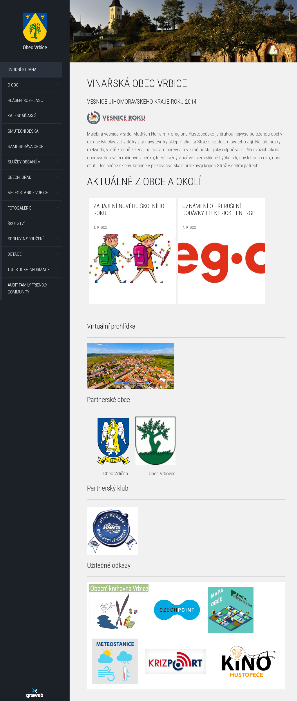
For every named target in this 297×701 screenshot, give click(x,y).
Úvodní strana (22, 69)
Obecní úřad (19, 177)
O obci (13, 85)
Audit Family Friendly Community (27, 288)
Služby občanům (24, 162)
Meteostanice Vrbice (28, 192)
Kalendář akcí (22, 115)
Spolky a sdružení (26, 239)
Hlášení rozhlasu (25, 100)
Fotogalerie (19, 208)
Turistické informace (29, 269)
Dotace (14, 254)
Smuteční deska (23, 131)
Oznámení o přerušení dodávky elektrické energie (219, 210)
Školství (16, 223)
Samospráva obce (25, 146)
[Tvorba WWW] (35, 693)
